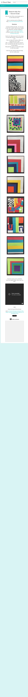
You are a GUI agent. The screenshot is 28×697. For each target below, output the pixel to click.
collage (7, 312)
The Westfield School (14, 313)
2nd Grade (10, 311)
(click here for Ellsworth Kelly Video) (16, 32)
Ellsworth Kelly (17, 312)
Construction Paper (11, 312)
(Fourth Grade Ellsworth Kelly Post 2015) (16, 21)
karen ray (22, 312)
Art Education (14, 311)
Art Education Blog (20, 311)
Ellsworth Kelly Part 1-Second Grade (14, 13)
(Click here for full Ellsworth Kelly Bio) (16, 30)
